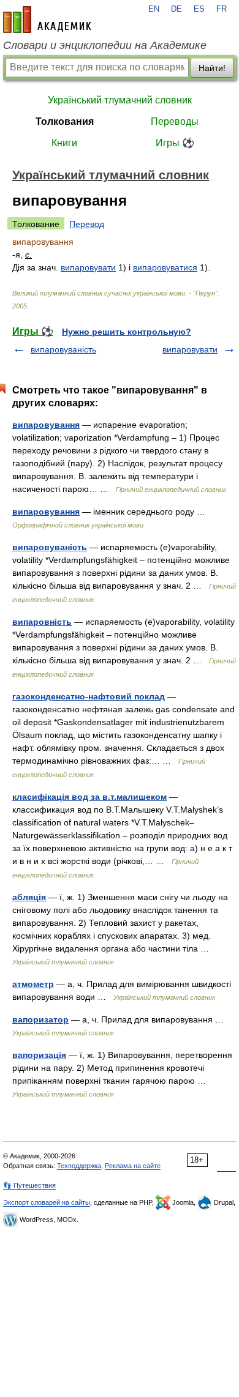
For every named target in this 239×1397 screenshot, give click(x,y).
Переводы (175, 121)
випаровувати (88, 267)
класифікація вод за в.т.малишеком (89, 797)
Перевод (86, 224)
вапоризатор (40, 1019)
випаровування (46, 425)
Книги (64, 143)
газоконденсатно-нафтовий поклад (88, 696)
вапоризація (39, 1055)
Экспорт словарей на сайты (46, 1202)
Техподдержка (79, 1165)
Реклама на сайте (133, 1165)
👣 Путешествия (29, 1185)
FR (221, 9)
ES (199, 9)
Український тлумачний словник (120, 100)
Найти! (212, 68)
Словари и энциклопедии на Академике (105, 45)
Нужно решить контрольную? (126, 332)
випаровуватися (165, 267)
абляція (29, 897)
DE (176, 9)
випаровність (42, 622)
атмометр (33, 984)
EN (153, 9)
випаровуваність (63, 349)
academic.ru (47, 19)
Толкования (65, 121)
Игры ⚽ (175, 143)
